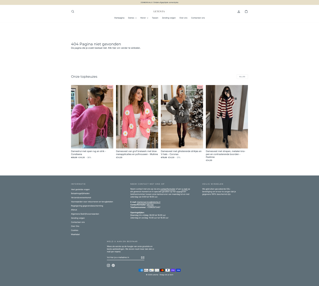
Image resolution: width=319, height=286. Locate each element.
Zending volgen (169, 18)
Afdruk (74, 210)
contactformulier (167, 189)
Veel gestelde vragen (80, 189)
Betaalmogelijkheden (80, 193)
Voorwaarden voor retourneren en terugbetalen (92, 201)
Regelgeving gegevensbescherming (87, 206)
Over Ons (75, 226)
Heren (143, 18)
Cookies (74, 230)
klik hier (150, 204)
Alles (242, 77)
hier (114, 48)
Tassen (155, 18)
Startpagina (119, 18)
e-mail (185, 189)
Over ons (183, 18)
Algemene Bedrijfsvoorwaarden (85, 214)
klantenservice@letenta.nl (148, 202)
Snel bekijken (92, 145)
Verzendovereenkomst (81, 197)
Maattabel (75, 234)
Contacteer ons (198, 18)
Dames (131, 18)
